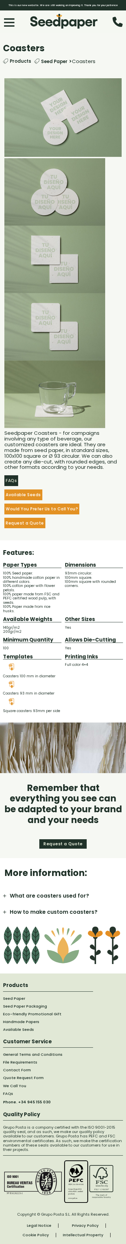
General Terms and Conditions (32, 1054)
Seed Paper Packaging (25, 1006)
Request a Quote (25, 523)
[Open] (9, 22)
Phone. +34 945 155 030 (27, 1102)
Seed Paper (54, 61)
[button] (63, 895)
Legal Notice (39, 1225)
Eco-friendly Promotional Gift (32, 1014)
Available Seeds (23, 495)
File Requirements (20, 1062)
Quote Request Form (23, 1078)
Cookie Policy (36, 1235)
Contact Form (17, 1070)
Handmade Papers (21, 1022)
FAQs (11, 480)
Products (20, 61)
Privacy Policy (85, 1225)
